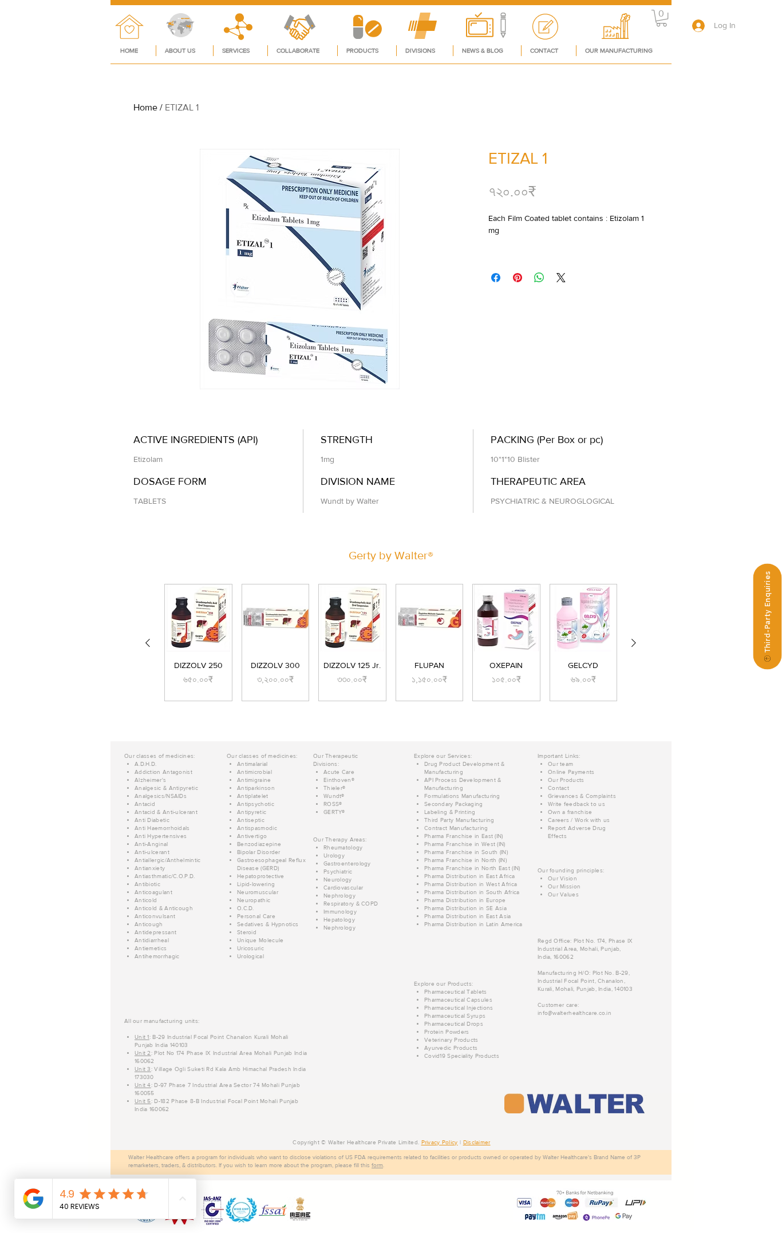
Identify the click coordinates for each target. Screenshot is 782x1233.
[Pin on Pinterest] (517, 277)
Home (145, 107)
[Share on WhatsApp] (539, 277)
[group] (391, 642)
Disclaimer (477, 1142)
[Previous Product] (148, 643)
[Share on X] (561, 277)
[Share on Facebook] (496, 277)
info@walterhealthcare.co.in (574, 1013)
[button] (661, 18)
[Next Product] (634, 643)
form (377, 1165)
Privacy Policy (439, 1142)
